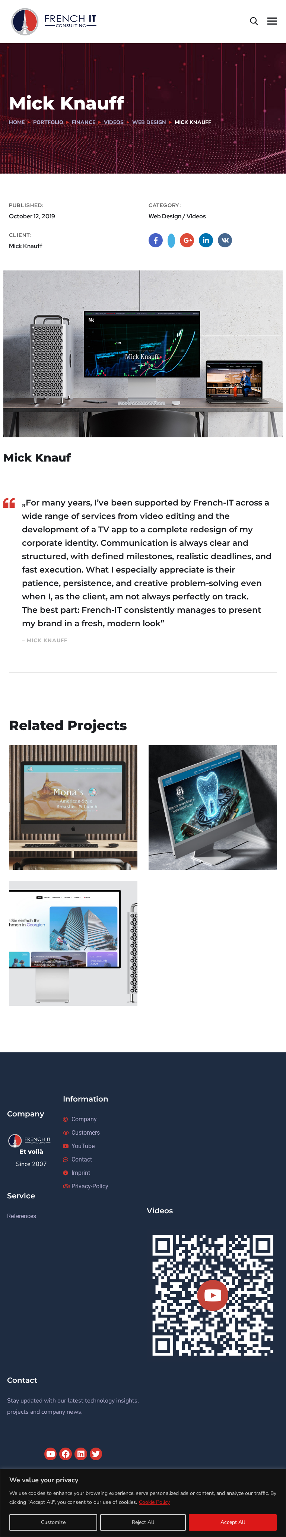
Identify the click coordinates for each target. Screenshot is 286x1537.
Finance (83, 122)
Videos (114, 122)
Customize (53, 1522)
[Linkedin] (80, 1454)
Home (17, 122)
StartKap (37, 979)
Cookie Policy (154, 1502)
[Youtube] (50, 1454)
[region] (143, 1503)
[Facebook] (65, 1454)
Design (29, 854)
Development (37, 990)
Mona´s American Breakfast (55, 838)
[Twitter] (96, 1454)
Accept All (232, 1522)
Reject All (143, 1522)
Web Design (149, 122)
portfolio (48, 122)
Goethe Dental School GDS (212, 843)
